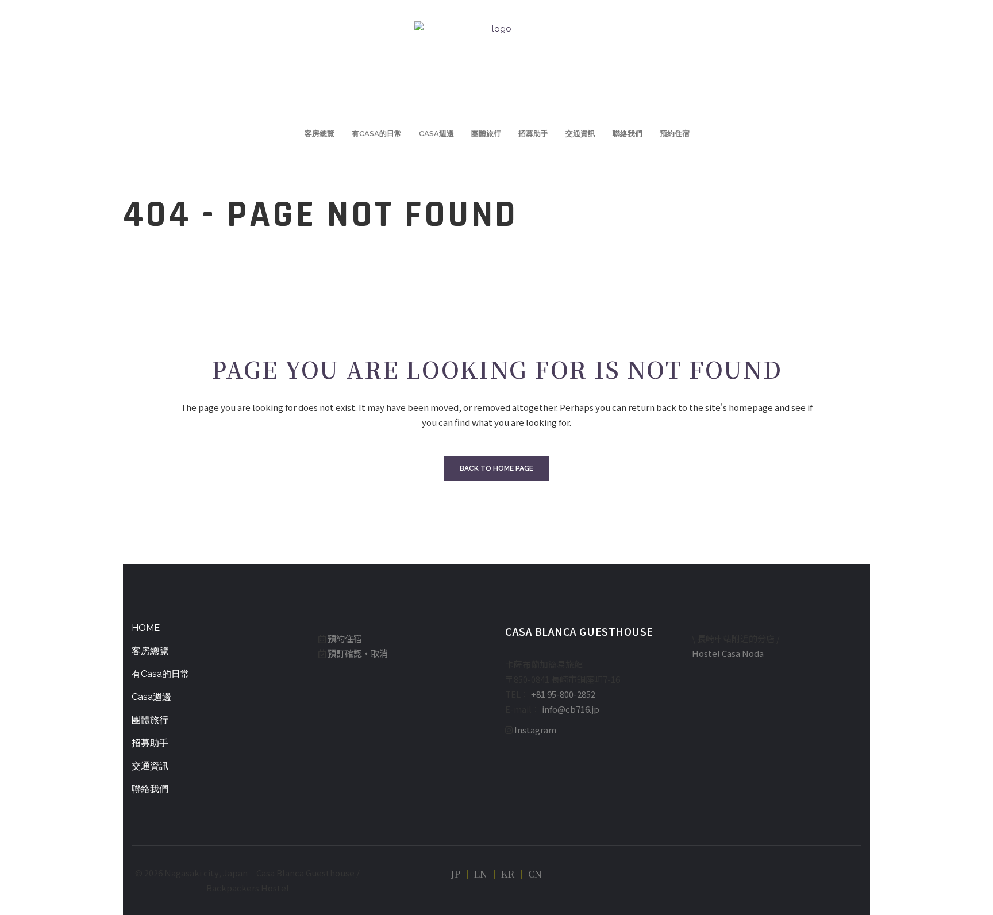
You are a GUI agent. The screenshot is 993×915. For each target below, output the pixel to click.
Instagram (535, 730)
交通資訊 (150, 765)
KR (507, 874)
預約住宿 (345, 638)
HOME (146, 627)
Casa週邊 (151, 696)
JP (455, 874)
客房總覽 (150, 650)
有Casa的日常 (161, 673)
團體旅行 (150, 719)
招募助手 (150, 742)
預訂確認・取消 (358, 653)
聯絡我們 (150, 788)
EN (480, 874)
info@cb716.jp (570, 709)
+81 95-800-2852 (563, 694)
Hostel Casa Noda (728, 653)
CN (535, 874)
